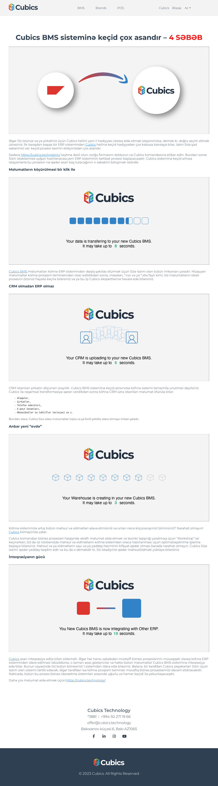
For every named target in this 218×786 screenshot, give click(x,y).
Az (187, 8)
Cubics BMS (18, 271)
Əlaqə (176, 8)
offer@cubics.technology (109, 723)
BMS (81, 8)
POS (120, 8)
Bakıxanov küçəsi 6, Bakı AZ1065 (109, 729)
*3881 (92, 716)
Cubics (164, 8)
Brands (101, 8)
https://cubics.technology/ (40, 155)
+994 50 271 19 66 (116, 716)
